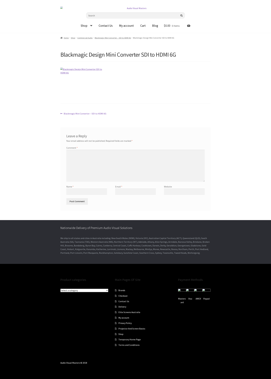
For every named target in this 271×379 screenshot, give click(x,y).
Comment (72, 147)
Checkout (123, 295)
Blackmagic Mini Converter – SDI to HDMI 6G (113, 38)
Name (70, 186)
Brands (121, 290)
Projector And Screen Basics (131, 328)
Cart (143, 26)
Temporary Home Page (129, 339)
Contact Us (106, 26)
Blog (155, 26)
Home (66, 38)
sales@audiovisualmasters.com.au (36, 2)
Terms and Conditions (129, 345)
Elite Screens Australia (129, 312)
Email (118, 186)
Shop (84, 26)
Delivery (122, 306)
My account (126, 26)
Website (168, 186)
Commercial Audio (85, 38)
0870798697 (10, 2)
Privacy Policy (125, 323)
